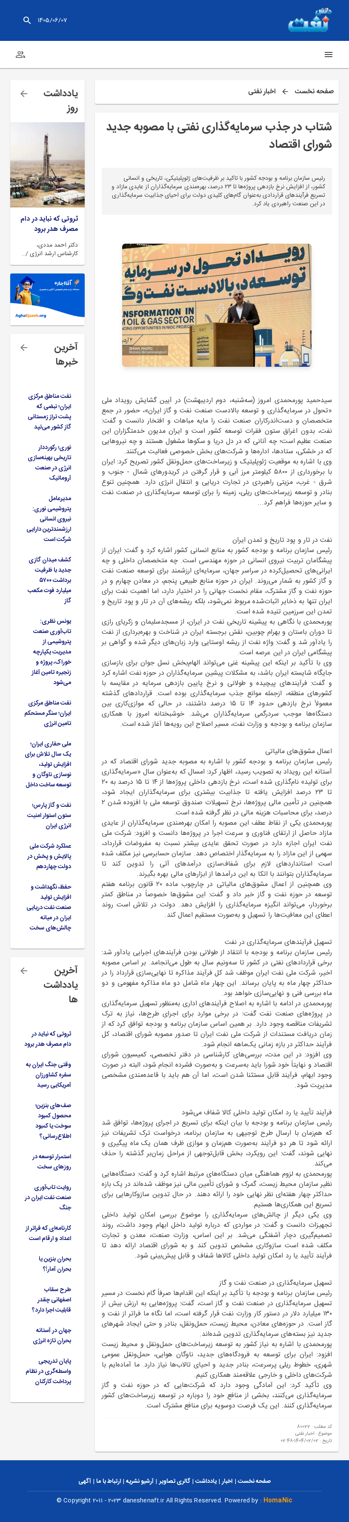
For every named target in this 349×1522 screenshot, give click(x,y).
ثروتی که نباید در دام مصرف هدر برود (49, 224)
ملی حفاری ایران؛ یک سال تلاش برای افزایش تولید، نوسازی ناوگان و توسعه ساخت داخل (48, 764)
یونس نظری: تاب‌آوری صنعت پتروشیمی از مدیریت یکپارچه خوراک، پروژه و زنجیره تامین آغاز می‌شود (51, 652)
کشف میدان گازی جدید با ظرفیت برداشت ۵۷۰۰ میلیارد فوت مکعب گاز (49, 580)
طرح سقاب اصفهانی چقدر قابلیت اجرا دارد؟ (51, 1300)
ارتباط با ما (108, 1481)
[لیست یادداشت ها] (24, 93)
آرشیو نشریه (140, 1481)
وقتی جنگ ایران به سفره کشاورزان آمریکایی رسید (48, 1075)
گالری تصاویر (174, 1481)
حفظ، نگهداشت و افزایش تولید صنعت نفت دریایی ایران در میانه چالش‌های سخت (48, 907)
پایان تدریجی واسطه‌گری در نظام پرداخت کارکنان (48, 1371)
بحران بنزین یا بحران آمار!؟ (55, 1264)
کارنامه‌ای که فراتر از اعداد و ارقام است (48, 1233)
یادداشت (206, 1481)
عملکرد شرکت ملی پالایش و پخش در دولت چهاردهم (49, 856)
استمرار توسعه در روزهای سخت (51, 1162)
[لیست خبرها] (24, 347)
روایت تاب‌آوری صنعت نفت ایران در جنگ (48, 1197)
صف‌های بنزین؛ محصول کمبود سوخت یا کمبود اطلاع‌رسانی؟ (53, 1121)
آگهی (84, 1481)
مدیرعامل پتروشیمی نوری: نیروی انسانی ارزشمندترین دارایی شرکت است (48, 519)
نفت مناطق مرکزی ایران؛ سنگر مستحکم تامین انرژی (47, 713)
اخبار (227, 1481)
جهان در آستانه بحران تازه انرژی (52, 1336)
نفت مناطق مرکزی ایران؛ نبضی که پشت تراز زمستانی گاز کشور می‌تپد (49, 411)
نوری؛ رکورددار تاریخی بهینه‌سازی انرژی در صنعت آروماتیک (49, 463)
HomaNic (277, 1501)
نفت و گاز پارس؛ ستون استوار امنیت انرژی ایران (49, 815)
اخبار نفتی (262, 92)
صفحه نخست (314, 92)
